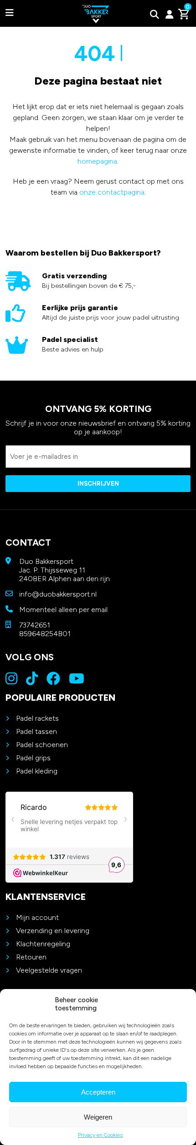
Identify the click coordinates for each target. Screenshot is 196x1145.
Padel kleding (36, 771)
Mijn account (37, 917)
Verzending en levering (52, 930)
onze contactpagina (111, 192)
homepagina (97, 161)
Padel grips (33, 757)
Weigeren (98, 1117)
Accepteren (98, 1092)
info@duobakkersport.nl (58, 594)
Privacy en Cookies (100, 1135)
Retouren (31, 957)
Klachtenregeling (43, 943)
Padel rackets (37, 718)
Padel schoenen (42, 744)
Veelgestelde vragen (49, 970)
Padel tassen (36, 731)
